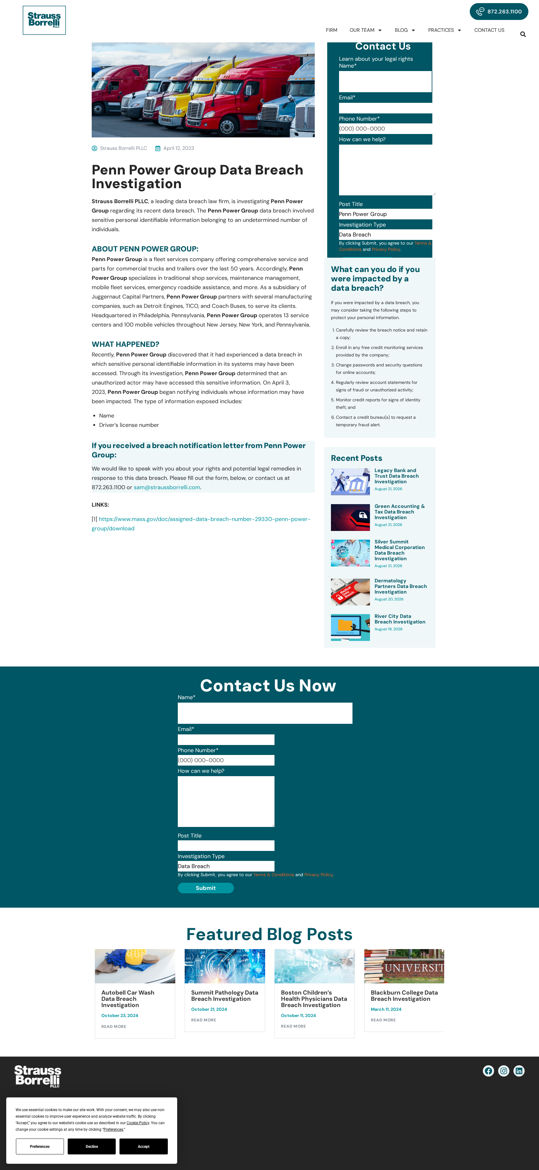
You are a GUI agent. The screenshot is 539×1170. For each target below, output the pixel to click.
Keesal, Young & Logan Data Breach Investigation (403, 999)
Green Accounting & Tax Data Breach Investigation (400, 512)
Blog (401, 30)
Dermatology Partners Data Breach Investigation (401, 586)
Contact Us (489, 30)
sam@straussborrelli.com (167, 487)
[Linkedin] (519, 1071)
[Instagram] (503, 1071)
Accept (143, 1146)
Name (348, 65)
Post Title (351, 204)
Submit (206, 888)
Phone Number (359, 118)
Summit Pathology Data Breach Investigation (134, 996)
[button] (523, 34)
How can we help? (362, 139)
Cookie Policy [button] (138, 1123)
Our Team (362, 30)
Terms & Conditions (273, 874)
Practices (441, 30)
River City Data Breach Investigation (400, 619)
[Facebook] (488, 1071)
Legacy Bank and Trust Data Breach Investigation (397, 476)
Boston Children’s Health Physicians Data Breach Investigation (224, 999)
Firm (331, 30)
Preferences (40, 1146)
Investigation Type (362, 224)
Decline (92, 1146)
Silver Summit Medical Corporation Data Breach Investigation (400, 550)
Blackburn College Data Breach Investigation (314, 996)
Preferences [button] (113, 1129)
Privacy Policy (386, 249)
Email (347, 97)
